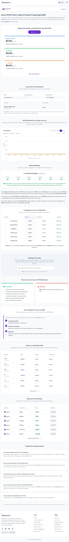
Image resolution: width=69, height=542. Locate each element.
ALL (64, 130)
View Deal (53, 412)
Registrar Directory (38, 524)
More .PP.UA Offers (34, 74)
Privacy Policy (57, 529)
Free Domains (37, 522)
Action (5, 95)
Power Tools (37, 531)
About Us (56, 517)
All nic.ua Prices (33, 391)
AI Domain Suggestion (39, 529)
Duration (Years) (28, 95)
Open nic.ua (33, 32)
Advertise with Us (58, 526)
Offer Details (6, 360)
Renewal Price (49, 95)
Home (35, 517)
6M (57, 130)
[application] (34, 145)
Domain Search (37, 526)
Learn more (62, 504)
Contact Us (57, 520)
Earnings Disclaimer (58, 522)
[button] (57, 133)
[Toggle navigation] (67, 2)
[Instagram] (12, 528)
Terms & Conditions (59, 531)
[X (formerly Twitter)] (2, 528)
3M (54, 130)
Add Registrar (57, 524)
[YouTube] (9, 528)
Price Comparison (38, 520)
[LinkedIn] (5, 528)
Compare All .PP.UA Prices (33, 438)
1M (51, 130)
